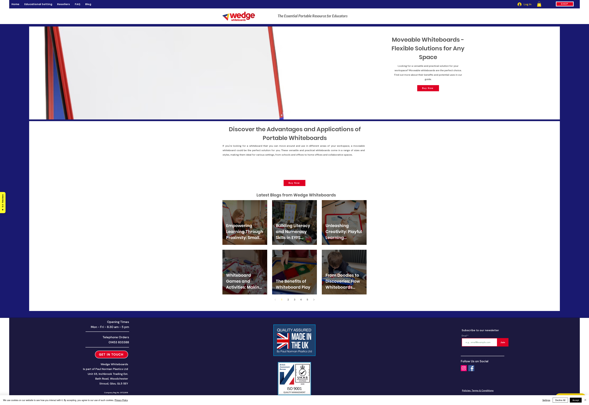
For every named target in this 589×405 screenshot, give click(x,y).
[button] (539, 4)
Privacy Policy (121, 400)
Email (464, 336)
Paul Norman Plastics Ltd (111, 369)
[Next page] (314, 299)
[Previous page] (275, 299)
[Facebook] (471, 368)
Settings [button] (546, 400)
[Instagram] (464, 368)
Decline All (560, 400)
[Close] (585, 400)
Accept (575, 400)
